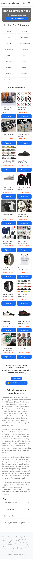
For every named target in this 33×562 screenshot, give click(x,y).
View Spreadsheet (17, 19)
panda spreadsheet (10, 3)
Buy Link (9, 116)
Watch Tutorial (17, 378)
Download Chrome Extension (18, 383)
